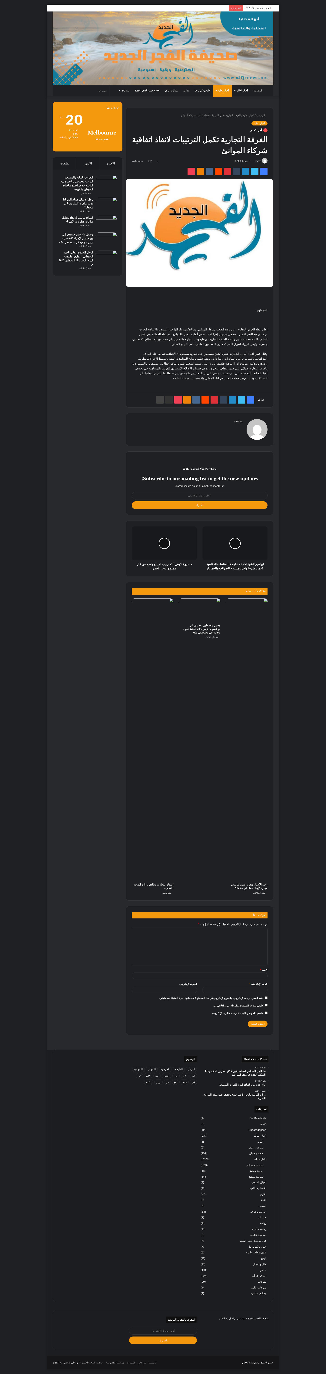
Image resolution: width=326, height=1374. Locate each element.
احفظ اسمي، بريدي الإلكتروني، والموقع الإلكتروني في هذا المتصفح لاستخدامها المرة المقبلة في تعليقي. (211, 997)
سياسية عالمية (258, 1234)
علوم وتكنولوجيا (203, 90)
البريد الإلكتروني (258, 983)
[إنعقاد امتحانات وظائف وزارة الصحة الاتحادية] (152, 739)
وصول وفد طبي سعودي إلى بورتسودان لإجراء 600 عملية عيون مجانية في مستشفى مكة (201, 629)
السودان (152, 1069)
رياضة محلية (256, 1170)
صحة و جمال (256, 1153)
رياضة (263, 1223)
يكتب (148, 1082)
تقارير (186, 90)
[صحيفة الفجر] (163, 48)
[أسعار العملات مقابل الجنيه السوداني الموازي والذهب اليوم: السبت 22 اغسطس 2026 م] (106, 258)
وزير (158, 1082)
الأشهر (88, 163)
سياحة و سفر (255, 1147)
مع (175, 1082)
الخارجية (179, 1069)
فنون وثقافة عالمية (256, 1252)
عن (139, 1075)
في (193, 1082)
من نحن (142, 1362)
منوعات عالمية (258, 1287)
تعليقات (64, 163)
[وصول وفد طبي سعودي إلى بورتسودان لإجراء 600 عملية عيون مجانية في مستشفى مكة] (199, 610)
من (167, 1082)
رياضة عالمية (259, 1229)
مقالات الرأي (171, 90)
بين (176, 1075)
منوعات (125, 90)
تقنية (263, 1199)
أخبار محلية (223, 90)
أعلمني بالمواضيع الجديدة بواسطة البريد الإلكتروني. (237, 1013)
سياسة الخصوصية (115, 1362)
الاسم (264, 969)
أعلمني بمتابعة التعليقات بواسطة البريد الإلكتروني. (238, 1005)
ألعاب (260, 1141)
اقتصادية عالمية (257, 1188)
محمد (184, 1082)
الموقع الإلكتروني (188, 983)
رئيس (166, 1075)
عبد (157, 1075)
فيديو (263, 1258)
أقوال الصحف (258, 1182)
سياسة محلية (256, 1176)
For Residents (258, 1118)
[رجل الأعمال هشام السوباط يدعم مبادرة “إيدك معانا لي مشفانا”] (247, 739)
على (148, 1075)
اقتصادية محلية (255, 1165)
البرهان (191, 1069)
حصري (262, 1205)
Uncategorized (257, 1129)
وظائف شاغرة (258, 1293)
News (262, 1124)
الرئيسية (257, 90)
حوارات (262, 1217)
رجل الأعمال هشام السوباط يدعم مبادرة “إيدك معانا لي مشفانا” (78, 203)
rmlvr (258, 161)
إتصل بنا (131, 1362)
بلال (184, 1075)
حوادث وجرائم (258, 1211)
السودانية (138, 1069)
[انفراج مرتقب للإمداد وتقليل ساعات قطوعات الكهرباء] (106, 223)
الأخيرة (111, 163)
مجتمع (262, 1270)
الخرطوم (165, 1069)
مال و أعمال (259, 1264)
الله (193, 1075)
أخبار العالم (242, 90)
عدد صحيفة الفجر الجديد (147, 90)
